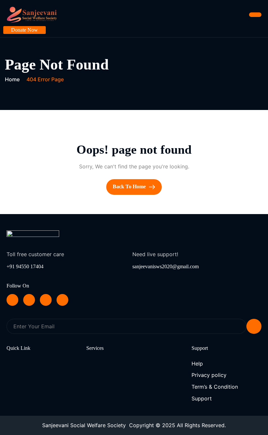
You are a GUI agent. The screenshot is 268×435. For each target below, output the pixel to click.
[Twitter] (29, 300)
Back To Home (130, 186)
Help (197, 363)
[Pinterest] (12, 300)
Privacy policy (209, 375)
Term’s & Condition (215, 386)
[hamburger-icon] (255, 14)
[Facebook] (46, 300)
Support (202, 398)
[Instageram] (62, 300)
